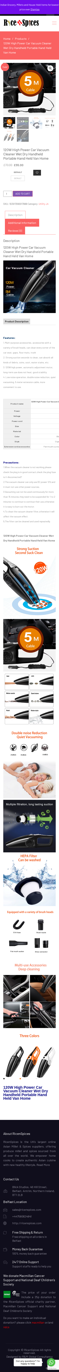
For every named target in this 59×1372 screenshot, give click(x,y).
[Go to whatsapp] (51, 1362)
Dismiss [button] (34, 9)
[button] (50, 68)
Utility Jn (44, 203)
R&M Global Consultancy (37, 1356)
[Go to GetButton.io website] (51, 1369)
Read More (43, 1165)
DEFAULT (18, 172)
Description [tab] (15, 215)
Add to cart (22, 193)
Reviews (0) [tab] (15, 230)
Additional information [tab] (22, 223)
